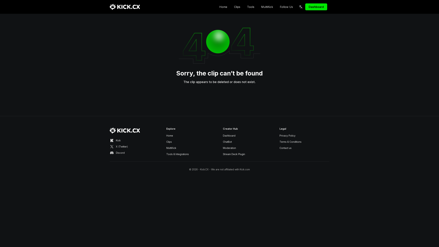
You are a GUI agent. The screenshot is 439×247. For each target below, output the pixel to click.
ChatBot (227, 141)
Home (223, 7)
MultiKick (267, 7)
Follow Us (286, 7)
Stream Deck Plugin (234, 154)
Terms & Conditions (290, 141)
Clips (237, 7)
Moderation (229, 147)
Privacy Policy (287, 135)
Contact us (286, 147)
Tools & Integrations (177, 154)
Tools (250, 7)
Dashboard (316, 7)
